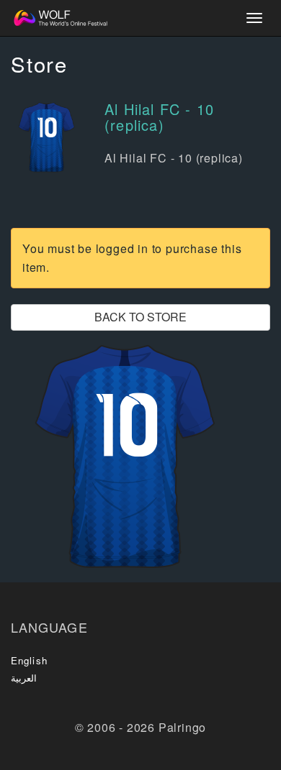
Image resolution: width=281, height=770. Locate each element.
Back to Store (140, 316)
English (29, 660)
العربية (24, 677)
